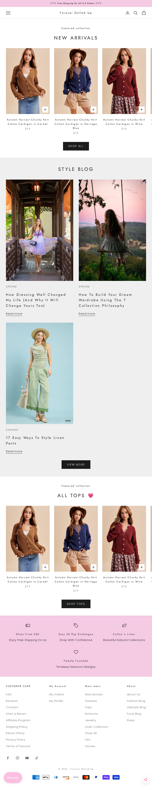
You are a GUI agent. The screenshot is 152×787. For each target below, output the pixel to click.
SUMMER (12, 430)
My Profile (56, 701)
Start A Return (16, 714)
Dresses (91, 701)
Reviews (12, 701)
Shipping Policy (17, 727)
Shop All (91, 733)
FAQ (9, 694)
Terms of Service (18, 746)
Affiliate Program (18, 720)
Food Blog (134, 714)
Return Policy (15, 733)
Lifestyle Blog (136, 707)
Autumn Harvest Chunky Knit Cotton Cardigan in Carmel (28, 122)
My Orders (56, 694)
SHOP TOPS (76, 604)
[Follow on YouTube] (27, 758)
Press (131, 720)
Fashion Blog (136, 701)
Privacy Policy (15, 740)
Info (87, 740)
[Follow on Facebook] (8, 758)
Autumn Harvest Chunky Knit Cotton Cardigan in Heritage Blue (76, 124)
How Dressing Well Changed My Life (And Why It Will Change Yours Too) (36, 300)
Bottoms (91, 714)
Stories (90, 746)
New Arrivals (94, 694)
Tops (88, 707)
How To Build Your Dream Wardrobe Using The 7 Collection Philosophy (105, 300)
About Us (133, 694)
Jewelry (90, 720)
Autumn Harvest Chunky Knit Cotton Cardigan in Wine (124, 122)
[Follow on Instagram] (17, 758)
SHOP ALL (76, 146)
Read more (14, 314)
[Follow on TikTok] (37, 758)
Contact (12, 707)
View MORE (76, 464)
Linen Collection (96, 727)
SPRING (11, 286)
